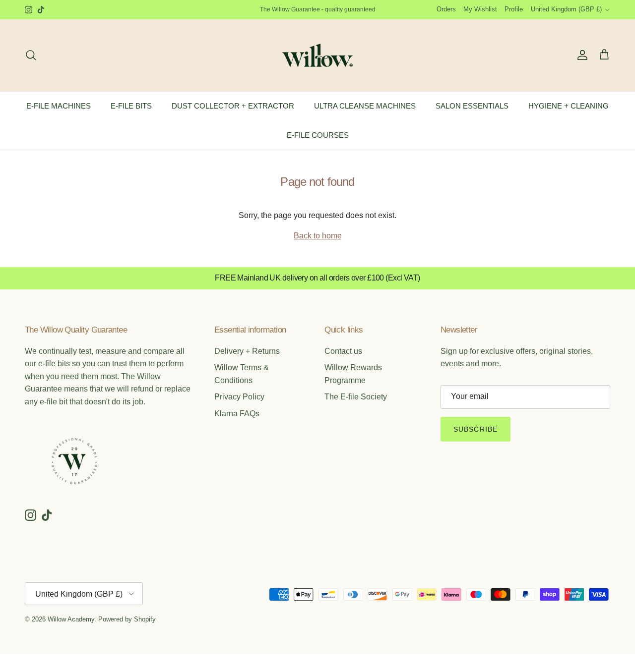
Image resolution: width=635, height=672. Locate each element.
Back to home (318, 235)
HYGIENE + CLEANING (568, 106)
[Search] (31, 55)
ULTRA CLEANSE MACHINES (365, 106)
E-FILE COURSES (318, 134)
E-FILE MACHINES (58, 106)
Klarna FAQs (236, 413)
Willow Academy (71, 619)
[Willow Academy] (317, 55)
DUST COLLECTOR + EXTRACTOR (233, 106)
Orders (446, 9)
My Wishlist (480, 9)
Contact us (343, 351)
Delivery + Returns (247, 351)
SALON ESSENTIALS (472, 106)
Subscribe (475, 429)
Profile (514, 9)
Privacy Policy (239, 396)
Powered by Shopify (127, 619)
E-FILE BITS (131, 106)
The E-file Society (355, 396)
